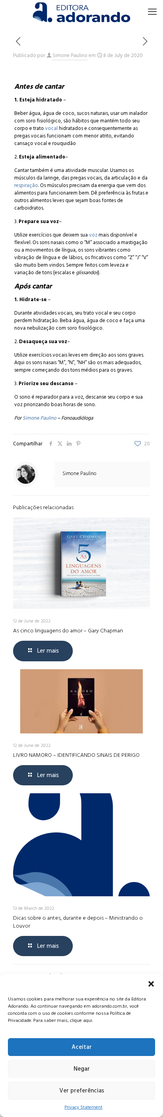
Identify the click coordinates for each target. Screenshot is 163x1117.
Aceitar (82, 1047)
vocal (52, 128)
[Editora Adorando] (81, 12)
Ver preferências (81, 1091)
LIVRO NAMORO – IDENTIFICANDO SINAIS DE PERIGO (76, 755)
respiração (26, 185)
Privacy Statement (83, 1107)
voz (93, 235)
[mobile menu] (152, 12)
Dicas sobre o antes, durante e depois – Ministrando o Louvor (78, 921)
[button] (151, 984)
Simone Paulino (70, 55)
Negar (82, 1069)
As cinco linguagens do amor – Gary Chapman (68, 630)
